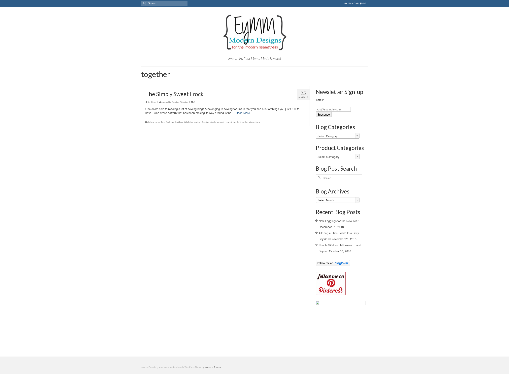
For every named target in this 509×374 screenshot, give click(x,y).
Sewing (175, 101)
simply (213, 122)
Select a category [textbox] (328, 157)
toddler (236, 122)
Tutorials (184, 101)
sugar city (221, 122)
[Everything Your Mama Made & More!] (254, 32)
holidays (179, 122)
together (244, 122)
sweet (229, 122)
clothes (150, 122)
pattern (197, 122)
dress (157, 122)
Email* (320, 100)
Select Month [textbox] (326, 200)
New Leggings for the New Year (338, 221)
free (163, 122)
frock (168, 122)
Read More (243, 113)
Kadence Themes (213, 367)
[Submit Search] (144, 3)
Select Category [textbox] (328, 136)
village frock (254, 122)
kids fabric (188, 122)
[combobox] (337, 136)
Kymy (153, 101)
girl (173, 122)
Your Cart (357, 3)
